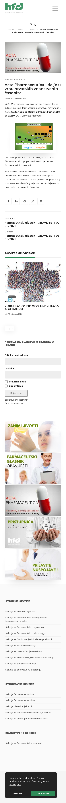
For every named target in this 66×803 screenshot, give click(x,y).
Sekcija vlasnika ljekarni (18, 706)
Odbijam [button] (17, 793)
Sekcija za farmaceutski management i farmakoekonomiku (26, 619)
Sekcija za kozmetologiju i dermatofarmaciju (29, 657)
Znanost (31, 29)
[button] (22, 784)
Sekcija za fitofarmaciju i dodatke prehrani (28, 639)
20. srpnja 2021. (21, 99)
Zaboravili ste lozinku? (16, 399)
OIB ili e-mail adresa (16, 355)
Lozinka (9, 368)
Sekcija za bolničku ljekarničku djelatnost (28, 712)
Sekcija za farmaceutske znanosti (23, 743)
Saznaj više (15, 784)
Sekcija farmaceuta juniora (19, 694)
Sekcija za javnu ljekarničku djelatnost (26, 718)
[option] (33, 289)
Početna (10, 29)
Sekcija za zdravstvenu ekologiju (23, 669)
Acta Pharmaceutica (15, 79)
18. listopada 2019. (15, 314)
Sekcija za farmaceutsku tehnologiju (25, 633)
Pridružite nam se (14, 403)
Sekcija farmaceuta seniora (20, 700)
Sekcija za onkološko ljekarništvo (23, 651)
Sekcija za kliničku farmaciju (20, 645)
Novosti (21, 29)
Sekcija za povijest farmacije (21, 663)
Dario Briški (9, 99)
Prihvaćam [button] (43, 793)
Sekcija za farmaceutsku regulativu (24, 627)
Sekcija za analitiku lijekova (20, 611)
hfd (6, 314)
